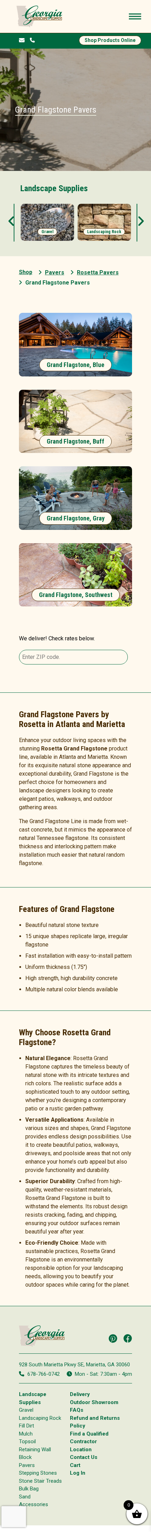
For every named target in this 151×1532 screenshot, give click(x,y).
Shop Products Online (110, 40)
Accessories (33, 1504)
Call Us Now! (34, 39)
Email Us (23, 40)
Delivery (80, 1394)
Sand (25, 1497)
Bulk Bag (29, 1489)
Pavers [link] (54, 272)
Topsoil (27, 1441)
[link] (47, 222)
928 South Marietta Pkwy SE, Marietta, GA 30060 (74, 1364)
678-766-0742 (43, 1374)
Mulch (26, 1434)
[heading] (75, 344)
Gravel (26, 1410)
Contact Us (83, 1457)
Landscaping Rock (40, 1418)
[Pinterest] (113, 1338)
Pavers (27, 1465)
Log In (77, 1473)
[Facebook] (128, 1338)
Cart (75, 1465)
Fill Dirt (26, 1426)
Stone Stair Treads (40, 1481)
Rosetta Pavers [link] (98, 272)
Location (81, 1449)
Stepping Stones (38, 1473)
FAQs (76, 1410)
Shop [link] (25, 272)
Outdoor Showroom (94, 1402)
